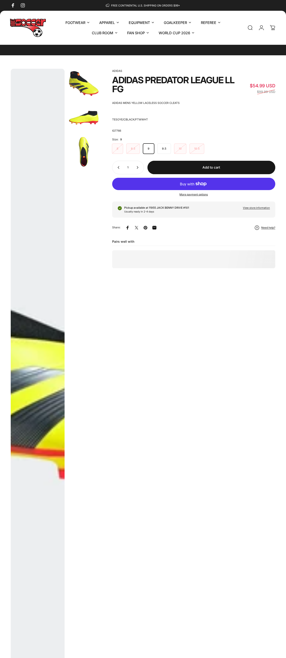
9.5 (164, 148)
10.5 (197, 148)
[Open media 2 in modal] (84, 83)
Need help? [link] (268, 227)
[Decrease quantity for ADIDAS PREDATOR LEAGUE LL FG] (117, 167)
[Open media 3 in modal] (84, 117)
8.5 (133, 148)
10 (180, 148)
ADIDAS (117, 71)
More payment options (193, 194)
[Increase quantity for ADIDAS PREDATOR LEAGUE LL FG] (138, 167)
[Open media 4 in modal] (84, 152)
